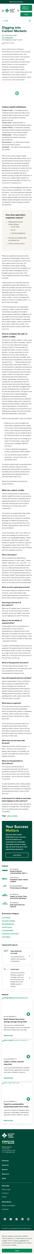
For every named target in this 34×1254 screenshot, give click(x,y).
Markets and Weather (8, 1205)
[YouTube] (28, 1219)
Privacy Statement (20, 1241)
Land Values (6, 937)
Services (5, 1169)
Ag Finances (6, 917)
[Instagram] (16, 1219)
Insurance (5, 1165)
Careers (4, 1197)
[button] (26, 8)
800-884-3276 (10, 1152)
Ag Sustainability (7, 38)
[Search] (18, 10)
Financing (5, 1161)
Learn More (17, 855)
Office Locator (6, 1189)
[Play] (17, 93)
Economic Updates (8, 921)
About (4, 1178)
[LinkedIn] (22, 1219)
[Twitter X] (11, 1219)
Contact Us (5, 1193)
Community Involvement (10, 933)
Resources (5, 1174)
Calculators (5, 1209)
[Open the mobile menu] (3, 10)
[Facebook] (5, 1219)
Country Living (7, 927)
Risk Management (8, 924)
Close (17, 1251)
